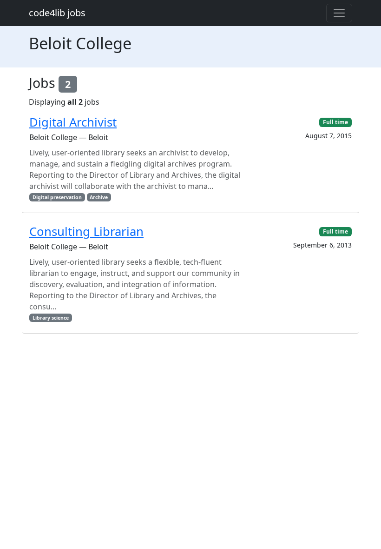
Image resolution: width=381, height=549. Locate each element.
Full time (335, 122)
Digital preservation (57, 197)
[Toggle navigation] (339, 13)
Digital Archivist (73, 122)
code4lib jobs (57, 13)
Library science (51, 318)
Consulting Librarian (86, 231)
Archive (99, 197)
